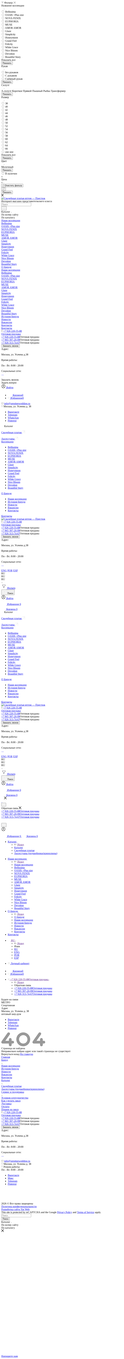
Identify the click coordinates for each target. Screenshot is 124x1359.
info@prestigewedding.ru (17, 403)
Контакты (13, 510)
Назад (20, 844)
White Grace (14, 479)
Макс (11, 1178)
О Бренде (6, 493)
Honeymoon (14, 470)
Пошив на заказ (10, 1109)
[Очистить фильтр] (3, 189)
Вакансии (13, 507)
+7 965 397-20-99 (10, 339)
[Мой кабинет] (3, 830)
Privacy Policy (64, 1212)
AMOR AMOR (16, 461)
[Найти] (4, 208)
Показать (7, 63)
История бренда (16, 501)
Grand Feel (13, 473)
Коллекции (7, 441)
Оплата (5, 1106)
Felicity (11, 476)
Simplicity (13, 467)
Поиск (5, 1219)
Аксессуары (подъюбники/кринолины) (22, 1089)
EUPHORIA (14, 456)
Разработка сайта (15, 1209)
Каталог (18, 847)
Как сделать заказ (11, 1100)
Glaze (11, 464)
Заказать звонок (10, 346)
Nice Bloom (14, 482)
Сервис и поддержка (12, 1092)
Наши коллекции (17, 499)
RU (16, 949)
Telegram (12, 414)
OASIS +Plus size (17, 450)
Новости (12, 504)
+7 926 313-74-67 (10, 342)
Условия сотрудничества (14, 1097)
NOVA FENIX (15, 453)
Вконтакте (13, 412)
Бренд (4, 1060)
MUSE (11, 458)
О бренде (19, 917)
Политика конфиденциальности (19, 1206)
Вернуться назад (10, 1054)
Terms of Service (85, 1212)
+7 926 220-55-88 (12, 331)
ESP (15, 570)
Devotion (12, 485)
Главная (5, 1057)
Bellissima (13, 447)
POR (10, 570)
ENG (4, 570)
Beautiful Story (15, 488)
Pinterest (12, 420)
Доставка (6, 1103)
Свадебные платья (11, 1086)
